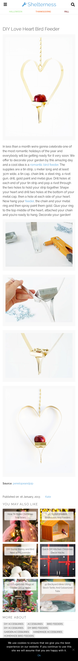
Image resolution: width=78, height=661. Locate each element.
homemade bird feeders (19, 636)
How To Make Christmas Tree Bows (20, 516)
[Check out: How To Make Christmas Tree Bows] (20, 525)
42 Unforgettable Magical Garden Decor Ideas (20, 586)
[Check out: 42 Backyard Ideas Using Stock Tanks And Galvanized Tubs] (57, 595)
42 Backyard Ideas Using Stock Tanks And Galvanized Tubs (57, 588)
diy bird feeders (38, 628)
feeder (29, 201)
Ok (39, 655)
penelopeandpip (23, 483)
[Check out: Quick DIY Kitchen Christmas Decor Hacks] (57, 560)
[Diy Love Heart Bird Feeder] (38, 135)
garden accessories (16, 632)
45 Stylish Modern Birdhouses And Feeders (57, 516)
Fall (66, 11)
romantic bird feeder (44, 165)
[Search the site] (73, 5)
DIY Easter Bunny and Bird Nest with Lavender (20, 551)
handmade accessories (47, 632)
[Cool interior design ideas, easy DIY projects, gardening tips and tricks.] (39, 6)
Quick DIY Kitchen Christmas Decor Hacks (57, 551)
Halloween (15, 11)
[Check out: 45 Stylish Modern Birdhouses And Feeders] (57, 525)
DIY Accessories (13, 624)
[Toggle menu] (5, 5)
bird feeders (55, 624)
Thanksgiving (43, 11)
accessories (35, 624)
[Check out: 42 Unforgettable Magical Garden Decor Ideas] (20, 595)
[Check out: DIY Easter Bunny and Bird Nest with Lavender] (20, 560)
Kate (48, 496)
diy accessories (13, 628)
